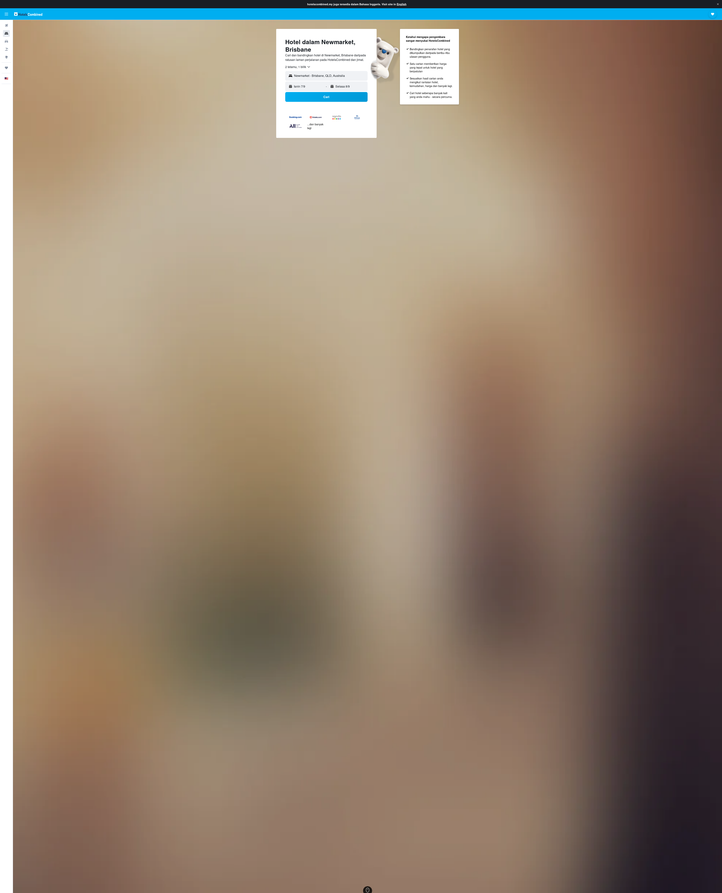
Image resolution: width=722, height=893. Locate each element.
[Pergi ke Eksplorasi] (6, 57)
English (402, 4)
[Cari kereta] (6, 41)
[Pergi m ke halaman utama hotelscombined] (28, 14)
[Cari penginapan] (6, 33)
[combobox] (298, 67)
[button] (718, 4)
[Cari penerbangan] (6, 25)
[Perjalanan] (6, 68)
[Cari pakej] (6, 49)
